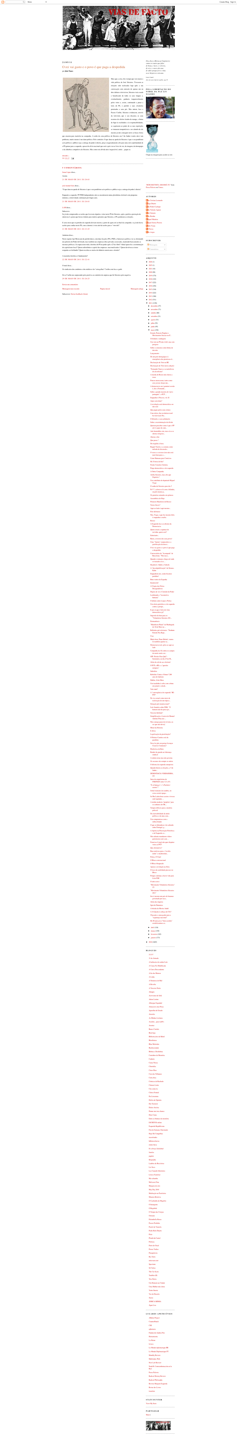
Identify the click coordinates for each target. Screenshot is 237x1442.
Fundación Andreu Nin (157, 1333)
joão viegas (151, 232)
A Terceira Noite (155, 988)
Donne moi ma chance (156, 1111)
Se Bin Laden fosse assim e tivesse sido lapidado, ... (162, 797)
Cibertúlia (152, 1066)
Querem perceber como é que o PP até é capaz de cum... (162, 426)
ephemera (152, 1329)
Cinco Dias (153, 1070)
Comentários (153, 249)
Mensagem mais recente (70, 288)
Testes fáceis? (155, 505)
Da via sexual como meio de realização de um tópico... (160, 699)
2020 (151, 272)
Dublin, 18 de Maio (157, 680)
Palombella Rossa (155, 1219)
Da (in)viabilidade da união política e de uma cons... (160, 814)
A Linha (152, 977)
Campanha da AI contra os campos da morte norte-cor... (162, 652)
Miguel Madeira (152, 219)
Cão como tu (153, 1089)
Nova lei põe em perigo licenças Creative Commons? (161, 744)
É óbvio (153, 731)
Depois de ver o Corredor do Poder (162, 592)
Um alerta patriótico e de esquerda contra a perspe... (162, 605)
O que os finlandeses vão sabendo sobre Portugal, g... (161, 826)
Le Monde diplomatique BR (158, 1347)
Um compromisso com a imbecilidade (158, 820)
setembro (154, 316)
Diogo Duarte (151, 203)
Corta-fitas (152, 1077)
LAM (64, 207)
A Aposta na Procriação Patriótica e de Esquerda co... (162, 831)
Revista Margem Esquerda (158, 1383)
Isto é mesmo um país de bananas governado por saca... (162, 897)
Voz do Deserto (154, 1294)
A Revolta (152, 984)
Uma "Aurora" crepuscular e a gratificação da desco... (160, 543)
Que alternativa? (156, 848)
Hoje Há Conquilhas (156, 1133)
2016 (151, 286)
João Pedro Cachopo (154, 207)
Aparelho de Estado (156, 1010)
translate (152, 1391)
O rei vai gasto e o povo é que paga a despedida (93, 67)
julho (153, 323)
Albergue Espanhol (155, 1003)
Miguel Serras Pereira (154, 222)
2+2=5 (151, 954)
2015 (151, 289)
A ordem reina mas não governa (161, 758)
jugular (151, 1156)
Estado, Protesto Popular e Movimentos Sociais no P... (160, 334)
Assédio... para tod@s (156, 1022)
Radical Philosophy (155, 1380)
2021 (151, 269)
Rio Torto (152, 1257)
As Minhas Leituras (156, 1018)
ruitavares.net (153, 1260)
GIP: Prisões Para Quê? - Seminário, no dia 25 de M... (161, 657)
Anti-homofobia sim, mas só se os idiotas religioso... (162, 432)
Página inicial (105, 288)
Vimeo (160, 187)
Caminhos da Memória (157, 1055)
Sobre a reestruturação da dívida (161, 422)
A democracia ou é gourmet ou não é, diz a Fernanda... (162, 387)
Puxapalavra (153, 1253)
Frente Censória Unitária (159, 465)
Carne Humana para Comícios (160, 458)
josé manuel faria (68, 185)
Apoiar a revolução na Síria (160, 867)
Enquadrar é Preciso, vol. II (159, 397)
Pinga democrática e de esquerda (161, 468)
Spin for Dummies (156, 905)
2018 (151, 279)
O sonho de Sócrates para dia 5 (161, 486)
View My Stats (151, 1403)
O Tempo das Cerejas (156, 1212)
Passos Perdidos (154, 1223)
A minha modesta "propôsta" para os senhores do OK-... (162, 803)
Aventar (151, 1025)
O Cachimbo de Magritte (157, 1201)
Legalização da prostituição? (160, 734)
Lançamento (154, 353)
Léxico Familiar (154, 1175)
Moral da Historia (156, 727)
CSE (150, 1325)
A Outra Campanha (157, 471)
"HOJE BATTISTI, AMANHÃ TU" (158, 185)
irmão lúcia (153, 1145)
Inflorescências (154, 1141)
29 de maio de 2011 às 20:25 (76, 278)
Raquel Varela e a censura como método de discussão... (161, 448)
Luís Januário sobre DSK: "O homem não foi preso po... (160, 708)
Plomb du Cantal (154, 1238)
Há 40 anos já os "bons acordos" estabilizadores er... (161, 922)
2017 (151, 282)
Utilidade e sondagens (158, 338)
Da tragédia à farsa (157, 443)
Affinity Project (154, 1318)
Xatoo (151, 1298)
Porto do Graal (154, 1245)
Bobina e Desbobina (156, 1051)
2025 (151, 265)
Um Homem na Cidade (157, 1283)
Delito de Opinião (155, 1100)
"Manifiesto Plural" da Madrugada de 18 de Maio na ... (162, 625)
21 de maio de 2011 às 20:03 (76, 179)
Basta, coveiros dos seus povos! (161, 538)
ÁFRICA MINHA (155, 1301)
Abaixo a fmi (154, 437)
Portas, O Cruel (155, 857)
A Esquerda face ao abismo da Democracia (160, 525)
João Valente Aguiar (154, 210)
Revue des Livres (155, 1387)
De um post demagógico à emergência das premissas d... (161, 357)
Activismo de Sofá (155, 995)
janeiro (153, 937)
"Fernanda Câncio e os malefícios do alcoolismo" (162, 370)
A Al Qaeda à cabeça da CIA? (160, 912)
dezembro (154, 306)
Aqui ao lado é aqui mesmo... (160, 508)
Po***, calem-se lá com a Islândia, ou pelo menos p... (162, 490)
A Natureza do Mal (155, 980)
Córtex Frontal (154, 1092)
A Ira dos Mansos (155, 973)
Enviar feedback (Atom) (79, 294)
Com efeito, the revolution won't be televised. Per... (161, 414)
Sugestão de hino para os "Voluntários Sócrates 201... (161, 616)
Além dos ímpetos (156, 902)
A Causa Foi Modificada (157, 966)
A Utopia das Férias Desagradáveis (157, 587)
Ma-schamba (153, 1178)
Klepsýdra (152, 1160)
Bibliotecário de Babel (157, 1036)
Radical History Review (157, 1376)
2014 (151, 293)
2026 (151, 262)
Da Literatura (153, 1096)
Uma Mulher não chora (157, 1286)
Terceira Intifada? (156, 713)
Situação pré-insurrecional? (160, 704)
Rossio (152, 520)
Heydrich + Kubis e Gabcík (159, 565)
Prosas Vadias (154, 1249)
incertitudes (153, 1137)
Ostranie (152, 1215)
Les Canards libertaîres (157, 1171)
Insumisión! (154, 583)
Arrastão (152, 1014)
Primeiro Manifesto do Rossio (160, 502)
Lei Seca (152, 1167)
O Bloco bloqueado (157, 863)
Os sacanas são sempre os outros (161, 761)
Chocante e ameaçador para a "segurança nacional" (160, 916)
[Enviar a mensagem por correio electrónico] (72, 158)
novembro (154, 309)
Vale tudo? (154, 689)
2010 (151, 942)
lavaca (151, 1344)
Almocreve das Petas (156, 1007)
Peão (150, 1234)
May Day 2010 (154, 1189)
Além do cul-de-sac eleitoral (160, 662)
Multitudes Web (154, 1359)
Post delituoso (155, 511)
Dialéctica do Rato (157, 749)
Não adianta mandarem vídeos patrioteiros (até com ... (161, 837)
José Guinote (151, 213)
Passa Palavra (151, 187)
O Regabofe (153, 1208)
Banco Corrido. (154, 1029)
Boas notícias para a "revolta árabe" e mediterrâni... (160, 852)
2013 (151, 296)
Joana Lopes (66, 172)
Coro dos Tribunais (155, 1074)
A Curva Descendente (156, 969)
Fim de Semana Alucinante (158, 1130)
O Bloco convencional (158, 860)
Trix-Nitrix (152, 1279)
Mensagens (153, 245)
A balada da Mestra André (159, 908)
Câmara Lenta (154, 1085)
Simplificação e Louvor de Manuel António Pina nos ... (162, 717)
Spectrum (152, 1264)
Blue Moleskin (154, 1044)
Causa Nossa (153, 1062)
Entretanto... (154, 535)
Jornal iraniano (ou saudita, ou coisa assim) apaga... (160, 791)
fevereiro (154, 934)
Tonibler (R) (153, 1275)
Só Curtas (152, 1268)
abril (153, 927)
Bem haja (152, 1033)
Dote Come (153, 1115)
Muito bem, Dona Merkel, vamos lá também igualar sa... (161, 640)
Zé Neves (150, 229)
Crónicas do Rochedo (156, 1081)
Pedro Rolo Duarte (155, 1230)
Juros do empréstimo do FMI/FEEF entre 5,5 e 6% (160, 780)
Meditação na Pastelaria (157, 1193)
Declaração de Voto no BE (159, 362)
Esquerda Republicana (156, 1126)
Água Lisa (152, 1305)
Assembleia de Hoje (157, 498)
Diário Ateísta (154, 1107)
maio (153, 330)
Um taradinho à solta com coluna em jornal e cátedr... (161, 684)
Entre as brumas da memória (159, 1118)
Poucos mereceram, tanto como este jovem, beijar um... (161, 381)
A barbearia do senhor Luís (158, 962)
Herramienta (153, 1336)
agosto (153, 320)
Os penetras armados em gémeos (161, 495)
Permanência (155, 621)
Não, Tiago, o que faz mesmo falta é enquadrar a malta (162, 516)
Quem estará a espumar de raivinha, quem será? (159, 530)
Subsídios (153, 671)
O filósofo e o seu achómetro (160, 419)
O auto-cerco (154, 881)
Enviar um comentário (70, 284)
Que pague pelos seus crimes (160, 410)
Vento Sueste (153, 1290)
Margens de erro (154, 1186)
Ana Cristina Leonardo (155, 200)
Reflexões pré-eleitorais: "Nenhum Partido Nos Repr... (162, 631)
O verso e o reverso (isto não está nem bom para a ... (161, 453)
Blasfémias (153, 1040)
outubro (153, 313)
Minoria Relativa (155, 1197)
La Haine (152, 1340)
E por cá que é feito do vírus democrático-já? (160, 611)
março (153, 931)
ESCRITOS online (155, 1122)
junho (153, 326)
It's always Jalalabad (156, 1148)
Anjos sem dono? (156, 401)
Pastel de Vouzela (155, 1227)
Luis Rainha (151, 216)
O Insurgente (153, 1204)
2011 (151, 303)
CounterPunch (154, 1321)
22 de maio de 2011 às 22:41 (76, 259)
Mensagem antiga (137, 288)
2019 (151, 275)
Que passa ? (154, 440)
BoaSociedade (154, 1048)
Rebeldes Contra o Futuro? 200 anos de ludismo (161, 675)
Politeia (151, 1242)
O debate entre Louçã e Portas (160, 601)
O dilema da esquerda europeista (161, 764)
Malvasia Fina (154, 1182)
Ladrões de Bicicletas (156, 1163)
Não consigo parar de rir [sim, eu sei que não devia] (161, 723)
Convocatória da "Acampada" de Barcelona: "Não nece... (161, 554)
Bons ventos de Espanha (158, 579)
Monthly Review (154, 1355)
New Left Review (155, 1362)
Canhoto (152, 1059)
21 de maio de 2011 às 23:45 (76, 229)
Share (65, 156)
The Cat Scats (154, 1271)
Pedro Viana (151, 226)
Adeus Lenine (154, 999)
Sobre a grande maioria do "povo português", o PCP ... (161, 393)
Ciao (152, 636)
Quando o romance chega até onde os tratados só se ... (162, 560)
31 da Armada (154, 958)
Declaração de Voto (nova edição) (162, 366)
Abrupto (151, 992)
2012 (151, 299)
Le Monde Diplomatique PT (159, 1351)
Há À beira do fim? (157, 461)
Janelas (151, 1152)
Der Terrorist (153, 1104)
